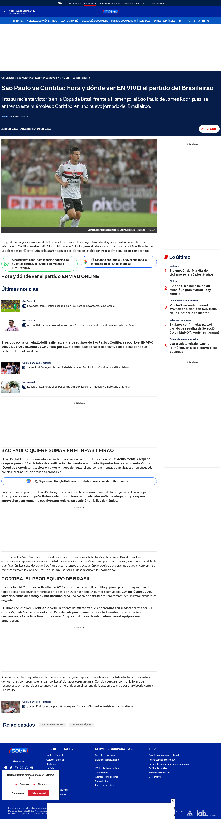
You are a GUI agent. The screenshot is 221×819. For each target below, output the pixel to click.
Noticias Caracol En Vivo (135, 3)
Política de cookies (158, 768)
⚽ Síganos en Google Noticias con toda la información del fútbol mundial (82, 481)
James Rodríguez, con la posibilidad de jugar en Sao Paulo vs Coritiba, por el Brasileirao (78, 367)
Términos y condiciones (160, 772)
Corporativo (155, 777)
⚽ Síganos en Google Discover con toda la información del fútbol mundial (119, 261)
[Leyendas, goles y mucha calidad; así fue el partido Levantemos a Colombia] (10, 306)
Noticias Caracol (54, 755)
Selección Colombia (180, 319)
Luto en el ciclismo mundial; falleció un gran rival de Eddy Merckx (190, 290)
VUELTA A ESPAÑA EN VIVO (42, 20)
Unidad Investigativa (110, 3)
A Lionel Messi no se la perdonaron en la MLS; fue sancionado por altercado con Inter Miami (81, 324)
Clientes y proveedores (106, 777)
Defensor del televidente (107, 760)
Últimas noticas (73, 3)
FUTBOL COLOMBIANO (123, 20)
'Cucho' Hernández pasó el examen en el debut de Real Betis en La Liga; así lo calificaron (193, 309)
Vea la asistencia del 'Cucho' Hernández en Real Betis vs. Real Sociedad (193, 348)
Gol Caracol (90, 3)
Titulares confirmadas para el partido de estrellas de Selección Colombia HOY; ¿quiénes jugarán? (195, 328)
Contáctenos (101, 772)
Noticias (42, 784)
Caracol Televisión (55, 760)
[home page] (60, 3)
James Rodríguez (82, 724)
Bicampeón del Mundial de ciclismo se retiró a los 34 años (191, 272)
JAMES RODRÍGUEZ (164, 20)
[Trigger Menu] (4, 12)
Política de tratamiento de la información (169, 764)
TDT (97, 764)
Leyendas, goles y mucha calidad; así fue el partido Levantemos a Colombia (71, 305)
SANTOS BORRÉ (69, 20)
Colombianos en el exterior (36, 362)
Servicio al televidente (106, 755)
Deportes (24, 784)
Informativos (157, 3)
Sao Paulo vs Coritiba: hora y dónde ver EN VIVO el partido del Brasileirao (53, 78)
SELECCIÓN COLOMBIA (95, 20)
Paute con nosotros (104, 785)
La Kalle (50, 768)
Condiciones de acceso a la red (164, 755)
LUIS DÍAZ (144, 20)
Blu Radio (51, 764)
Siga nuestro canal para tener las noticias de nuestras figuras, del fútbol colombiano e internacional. (40, 263)
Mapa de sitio (101, 781)
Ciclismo (174, 265)
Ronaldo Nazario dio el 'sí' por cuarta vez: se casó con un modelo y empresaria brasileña (78, 386)
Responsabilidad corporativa (163, 760)
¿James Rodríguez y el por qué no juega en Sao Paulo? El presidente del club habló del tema (80, 706)
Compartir (212, 128)
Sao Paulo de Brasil (52, 724)
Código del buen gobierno (107, 768)
